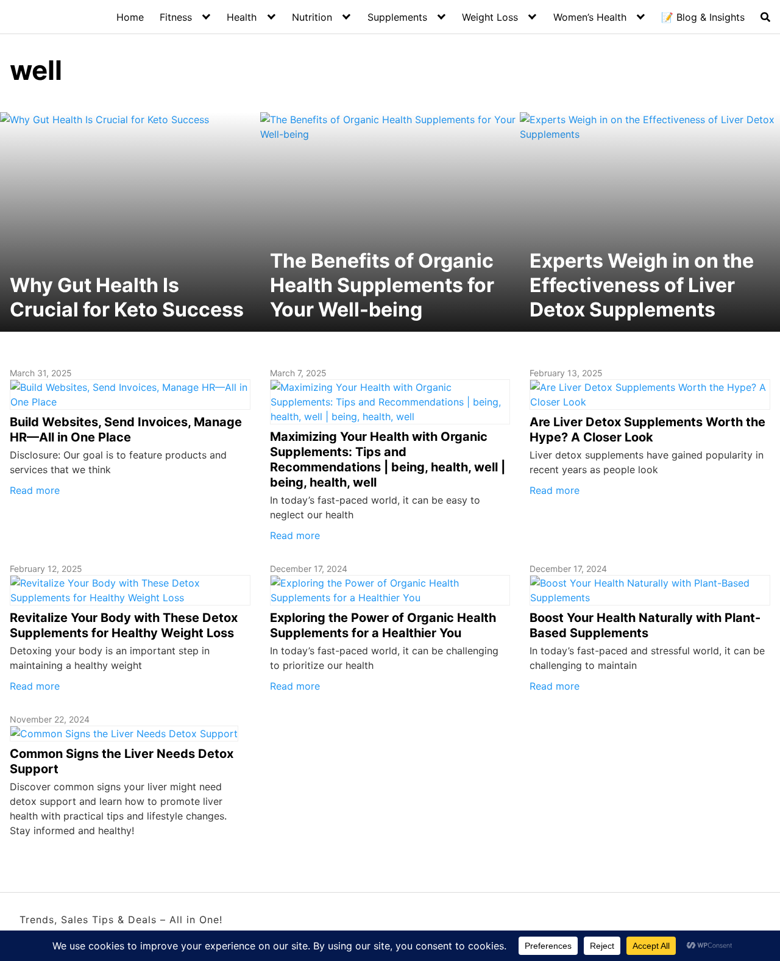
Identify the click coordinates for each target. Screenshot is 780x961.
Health (242, 17)
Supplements (397, 17)
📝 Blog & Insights (703, 17)
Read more (35, 490)
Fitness (176, 17)
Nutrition (312, 17)
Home (130, 17)
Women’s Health (589, 17)
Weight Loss (490, 17)
